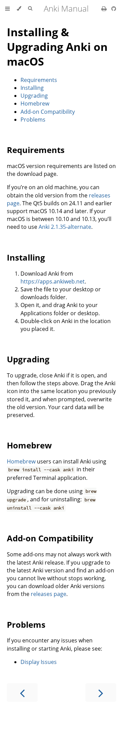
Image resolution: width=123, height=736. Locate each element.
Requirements (38, 80)
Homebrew (34, 103)
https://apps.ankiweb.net (52, 281)
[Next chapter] (100, 692)
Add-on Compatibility (47, 111)
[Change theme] (19, 8)
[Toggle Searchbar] (30, 8)
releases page (48, 594)
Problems (32, 119)
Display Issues (38, 662)
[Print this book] (105, 8)
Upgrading (34, 95)
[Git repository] (114, 8)
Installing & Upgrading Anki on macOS (57, 47)
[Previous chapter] (22, 692)
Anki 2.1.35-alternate (65, 227)
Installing (32, 88)
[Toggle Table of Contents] (7, 8)
